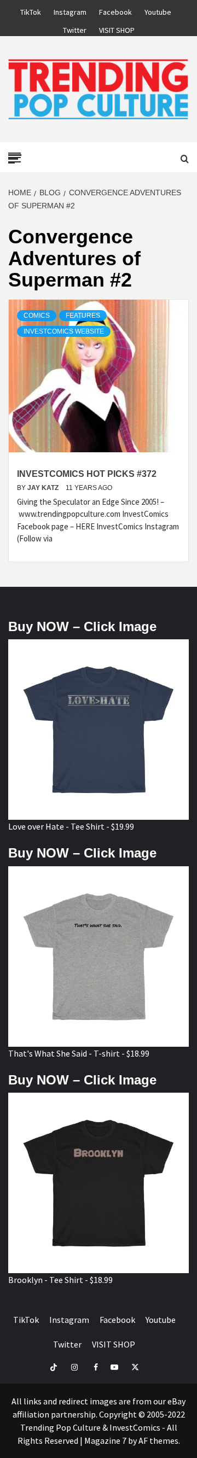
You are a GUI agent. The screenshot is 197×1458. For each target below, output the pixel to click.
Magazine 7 (105, 1440)
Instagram (70, 10)
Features (83, 315)
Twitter (74, 28)
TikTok (30, 10)
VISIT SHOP (117, 28)
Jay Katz (43, 488)
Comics (37, 315)
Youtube (157, 10)
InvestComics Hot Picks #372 (87, 474)
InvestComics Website (64, 331)
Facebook (115, 10)
